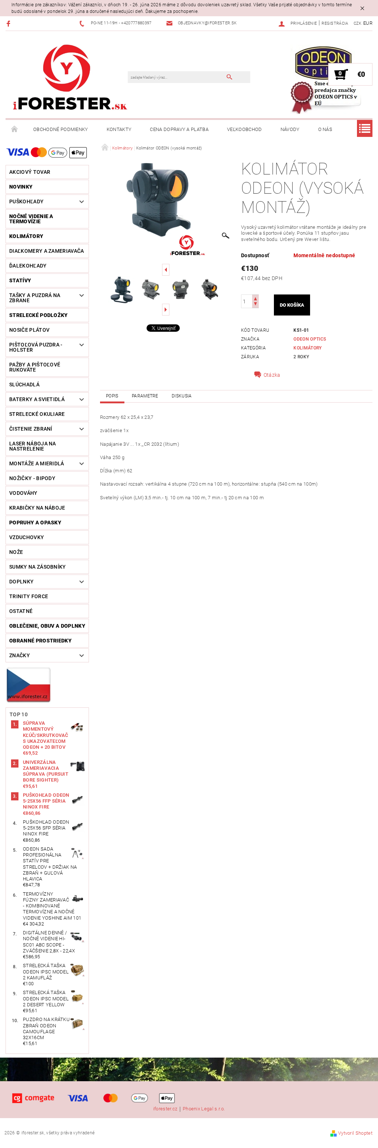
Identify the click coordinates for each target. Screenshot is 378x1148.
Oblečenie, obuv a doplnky (47, 626)
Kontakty (119, 129)
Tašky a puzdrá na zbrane (34, 297)
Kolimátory (26, 236)
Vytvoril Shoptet (355, 1133)
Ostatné (20, 611)
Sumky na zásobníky (37, 567)
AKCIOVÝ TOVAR (29, 172)
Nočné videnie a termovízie (31, 218)
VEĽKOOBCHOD (244, 129)
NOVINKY (20, 187)
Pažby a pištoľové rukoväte (34, 367)
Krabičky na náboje (37, 508)
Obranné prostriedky (40, 641)
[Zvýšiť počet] (255, 297)
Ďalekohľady (28, 266)
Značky (19, 655)
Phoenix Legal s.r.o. (204, 1108)
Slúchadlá (24, 384)
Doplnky (21, 582)
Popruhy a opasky (35, 522)
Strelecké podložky (38, 315)
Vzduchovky (26, 537)
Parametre (145, 396)
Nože (16, 552)
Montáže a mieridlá (36, 463)
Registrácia (335, 23)
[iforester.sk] (70, 78)
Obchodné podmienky (60, 129)
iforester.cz (165, 1108)
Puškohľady (26, 201)
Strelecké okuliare (37, 414)
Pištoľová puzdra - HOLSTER (36, 347)
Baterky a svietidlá (37, 399)
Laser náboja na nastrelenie (32, 446)
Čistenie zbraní (30, 429)
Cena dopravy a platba (179, 129)
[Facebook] (9, 23)
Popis (112, 396)
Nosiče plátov (29, 330)
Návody (290, 129)
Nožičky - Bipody (32, 478)
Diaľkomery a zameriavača (46, 251)
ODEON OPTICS (309, 339)
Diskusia (182, 396)
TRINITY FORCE (28, 596)
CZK (358, 23)
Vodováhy (23, 493)
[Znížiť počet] (255, 304)
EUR (367, 23)
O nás (325, 129)
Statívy (20, 280)
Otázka (272, 375)
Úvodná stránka (15, 129)
